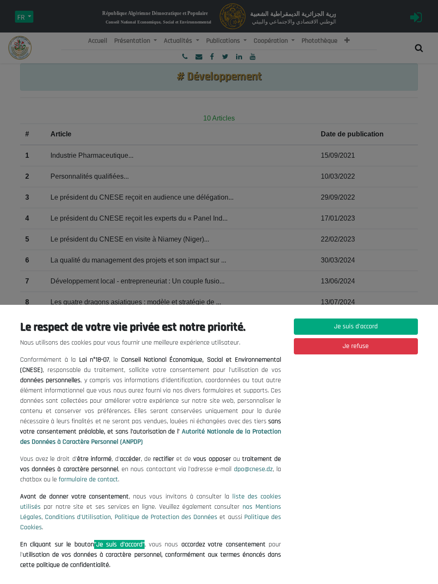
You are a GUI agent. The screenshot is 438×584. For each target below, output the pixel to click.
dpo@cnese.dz (253, 469)
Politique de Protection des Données (166, 517)
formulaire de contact (88, 479)
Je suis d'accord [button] (356, 326)
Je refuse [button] (356, 346)
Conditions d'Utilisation (78, 517)
